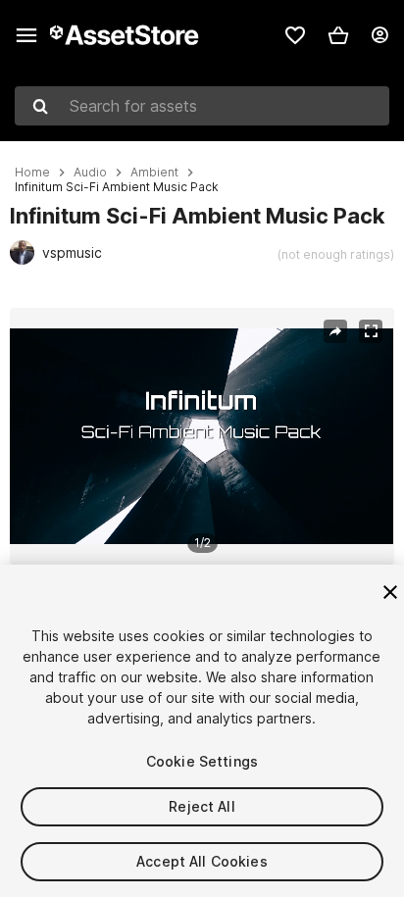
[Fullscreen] (370, 331)
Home (32, 172)
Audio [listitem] (90, 172)
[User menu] (379, 35)
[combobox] (202, 105)
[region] (201, 436)
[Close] (390, 592)
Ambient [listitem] (154, 172)
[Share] (335, 331)
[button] (338, 35)
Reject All (201, 806)
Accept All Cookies (202, 861)
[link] (295, 35)
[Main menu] (26, 35)
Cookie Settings (202, 761)
